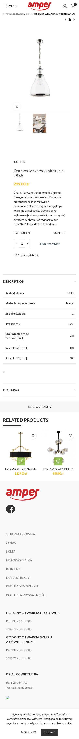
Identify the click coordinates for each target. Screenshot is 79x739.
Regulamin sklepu (22, 586)
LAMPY (46, 407)
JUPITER (19, 162)
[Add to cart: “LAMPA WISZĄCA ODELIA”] (58, 461)
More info (28, 732)
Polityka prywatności (26, 595)
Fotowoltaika (19, 560)
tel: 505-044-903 (17, 682)
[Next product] (74, 20)
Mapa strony (17, 577)
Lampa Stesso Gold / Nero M (20, 469)
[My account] (65, 6)
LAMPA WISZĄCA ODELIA (58, 469)
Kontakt (14, 569)
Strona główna (13, 14)
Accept (49, 732)
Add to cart (50, 244)
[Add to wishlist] (32, 435)
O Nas (11, 542)
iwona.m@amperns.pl (19, 687)
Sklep (29, 14)
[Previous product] (66, 20)
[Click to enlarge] (17, 106)
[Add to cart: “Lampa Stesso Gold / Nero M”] (21, 461)
